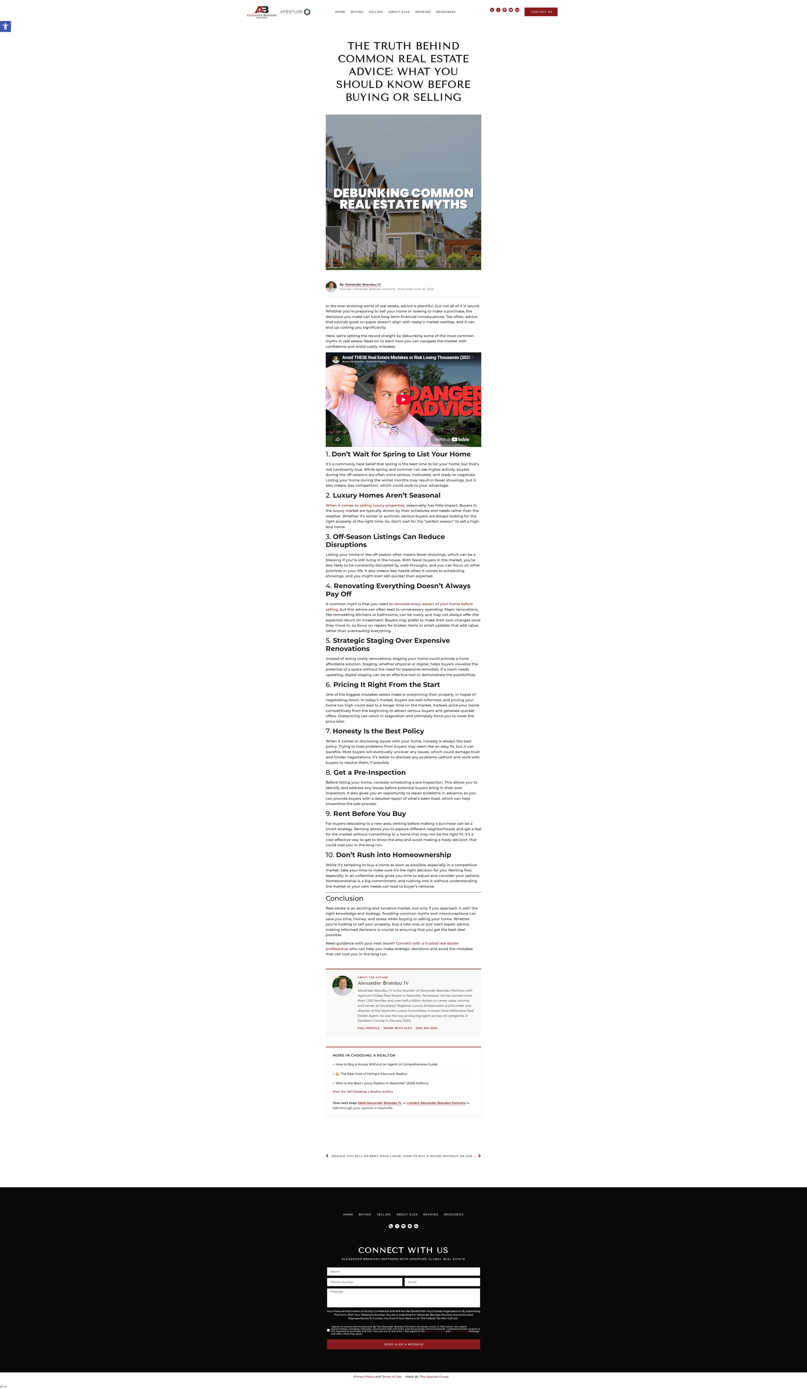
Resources (446, 11)
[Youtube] (511, 10)
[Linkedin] (517, 10)
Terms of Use (391, 1376)
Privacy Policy (459, 1331)
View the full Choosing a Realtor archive (363, 1091)
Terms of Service (435, 1331)
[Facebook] (498, 10)
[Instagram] (504, 10)
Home (340, 11)
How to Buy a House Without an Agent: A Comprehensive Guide (387, 1064)
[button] (5, 26)
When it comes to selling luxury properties (365, 505)
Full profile (369, 1028)
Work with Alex (398, 1028)
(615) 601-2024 (427, 1028)
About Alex (399, 11)
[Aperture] (295, 12)
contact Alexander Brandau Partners (436, 1103)
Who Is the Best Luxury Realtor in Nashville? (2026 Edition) (382, 1083)
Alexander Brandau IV (363, 284)
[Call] (492, 10)
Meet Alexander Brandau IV (379, 1103)
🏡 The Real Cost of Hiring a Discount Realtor (371, 1074)
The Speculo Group (434, 1376)
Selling (376, 11)
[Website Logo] (261, 12)
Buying (357, 11)
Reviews (423, 11)
